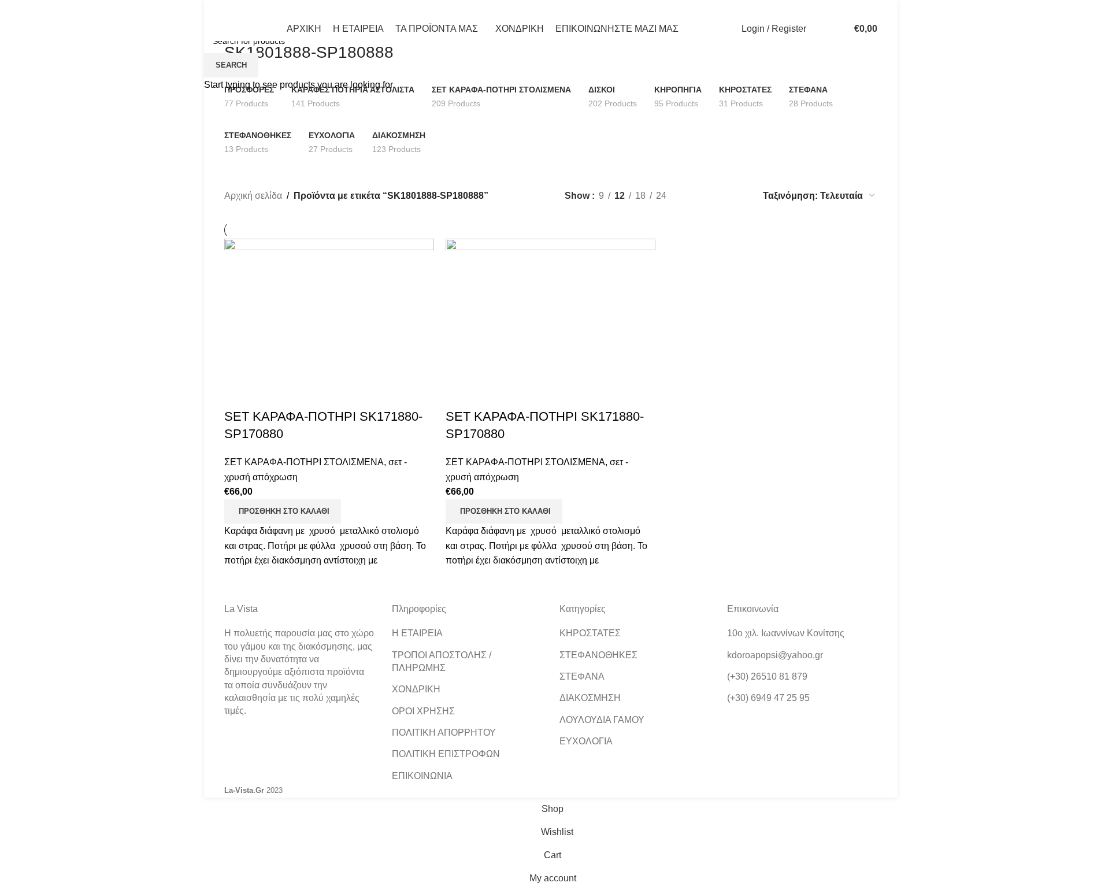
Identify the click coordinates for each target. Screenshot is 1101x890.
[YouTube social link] (275, 8)
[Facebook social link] (231, 8)
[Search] (818, 28)
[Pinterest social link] (290, 8)
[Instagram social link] (260, 8)
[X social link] (246, 8)
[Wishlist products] (834, 28)
